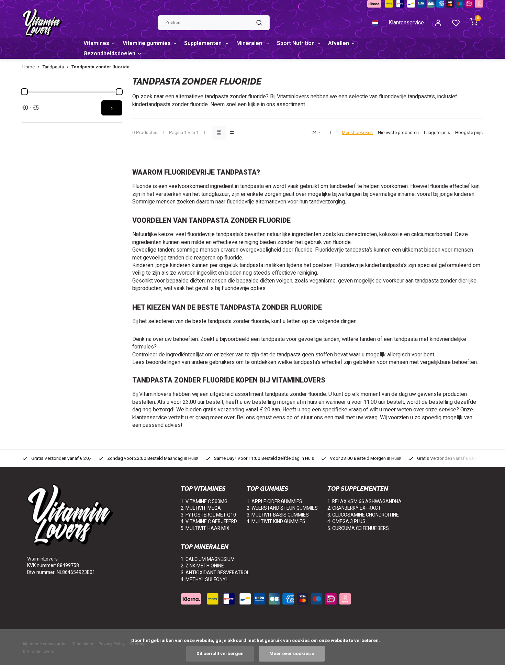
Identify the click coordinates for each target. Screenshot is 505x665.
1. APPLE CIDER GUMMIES (274, 501)
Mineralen (249, 43)
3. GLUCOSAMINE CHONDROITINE (363, 515)
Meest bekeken (357, 133)
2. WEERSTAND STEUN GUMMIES (282, 508)
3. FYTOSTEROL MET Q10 (208, 515)
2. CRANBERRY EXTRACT (354, 508)
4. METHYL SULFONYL (204, 579)
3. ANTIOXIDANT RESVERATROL (215, 572)
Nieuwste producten (398, 133)
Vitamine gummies (147, 43)
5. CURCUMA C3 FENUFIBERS (358, 528)
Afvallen (338, 43)
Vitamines (96, 43)
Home (28, 67)
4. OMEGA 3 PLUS (346, 521)
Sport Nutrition (296, 43)
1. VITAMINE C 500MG (204, 501)
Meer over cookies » (291, 653)
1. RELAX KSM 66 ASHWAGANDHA (364, 501)
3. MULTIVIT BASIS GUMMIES (278, 515)
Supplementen (203, 43)
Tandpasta (53, 67)
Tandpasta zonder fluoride (100, 67)
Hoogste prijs (469, 133)
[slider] (24, 91)
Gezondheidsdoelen (109, 53)
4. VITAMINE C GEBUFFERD (209, 521)
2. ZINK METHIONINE (202, 565)
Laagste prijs (437, 133)
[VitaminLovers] (42, 23)
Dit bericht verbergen (220, 653)
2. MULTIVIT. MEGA (201, 508)
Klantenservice (406, 23)
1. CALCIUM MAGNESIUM (208, 559)
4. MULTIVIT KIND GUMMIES (276, 521)
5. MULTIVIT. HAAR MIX (205, 528)
